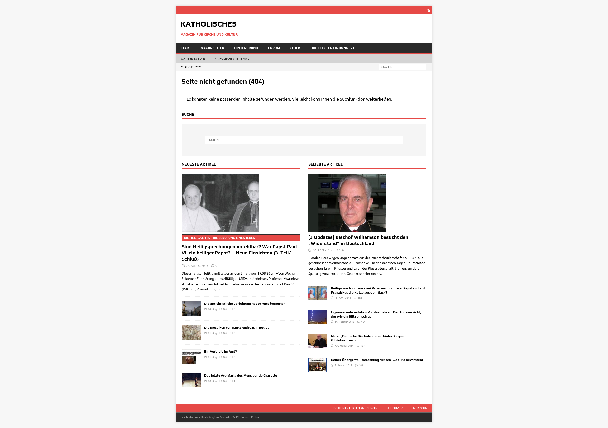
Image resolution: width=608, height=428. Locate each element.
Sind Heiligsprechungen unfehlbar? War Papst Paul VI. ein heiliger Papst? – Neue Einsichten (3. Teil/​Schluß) (239, 249)
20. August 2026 (217, 381)
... (225, 289)
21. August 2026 (217, 333)
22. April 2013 (322, 250)
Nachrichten (212, 48)
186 (341, 250)
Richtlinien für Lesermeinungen (355, 408)
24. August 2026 (217, 309)
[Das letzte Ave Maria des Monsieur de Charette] (191, 380)
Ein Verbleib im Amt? (220, 351)
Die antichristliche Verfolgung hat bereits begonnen (244, 303)
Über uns (393, 408)
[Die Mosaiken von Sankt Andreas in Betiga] (191, 332)
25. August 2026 (197, 265)
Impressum (420, 408)
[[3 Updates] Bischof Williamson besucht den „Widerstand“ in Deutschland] (367, 203)
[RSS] (428, 10)
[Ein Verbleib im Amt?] (191, 356)
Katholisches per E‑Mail (232, 58)
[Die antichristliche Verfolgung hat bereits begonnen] (191, 308)
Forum (274, 48)
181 (363, 321)
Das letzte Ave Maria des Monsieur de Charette (240, 375)
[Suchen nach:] (402, 66)
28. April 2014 (343, 297)
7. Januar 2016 (343, 365)
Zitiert (296, 48)
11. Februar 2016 (344, 321)
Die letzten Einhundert (333, 48)
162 (361, 365)
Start (185, 48)
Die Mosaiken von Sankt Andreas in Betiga (237, 327)
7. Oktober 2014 (344, 345)
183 (360, 297)
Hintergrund (246, 48)
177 (363, 345)
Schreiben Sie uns (192, 58)
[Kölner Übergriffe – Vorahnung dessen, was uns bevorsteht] (317, 365)
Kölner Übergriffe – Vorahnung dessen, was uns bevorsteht (377, 360)
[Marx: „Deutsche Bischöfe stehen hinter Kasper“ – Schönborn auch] (317, 341)
